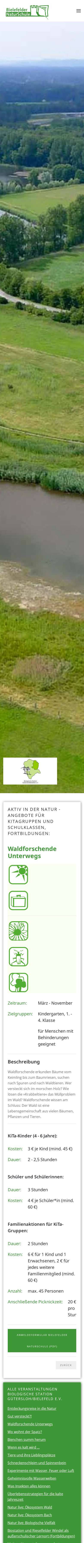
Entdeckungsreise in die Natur (32, 1408)
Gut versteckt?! (20, 1416)
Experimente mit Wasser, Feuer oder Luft (41, 1470)
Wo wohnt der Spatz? (25, 1431)
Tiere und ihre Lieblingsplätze (31, 1455)
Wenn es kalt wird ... (24, 1447)
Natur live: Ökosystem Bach (30, 1515)
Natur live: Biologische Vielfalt (31, 1522)
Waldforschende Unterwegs (30, 1424)
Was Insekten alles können (29, 1486)
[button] (78, 11)
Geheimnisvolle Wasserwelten (32, 1478)
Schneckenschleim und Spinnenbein (37, 1462)
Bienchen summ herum (27, 1439)
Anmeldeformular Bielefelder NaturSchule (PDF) (42, 1340)
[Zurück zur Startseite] (27, 11)
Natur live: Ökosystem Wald (30, 1507)
